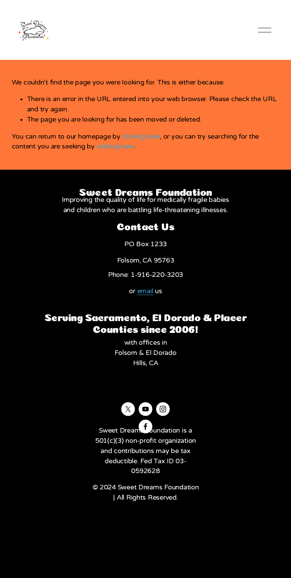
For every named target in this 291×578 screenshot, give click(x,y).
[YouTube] (145, 409)
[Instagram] (163, 409)
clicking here (141, 137)
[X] (128, 409)
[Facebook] (145, 426)
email (145, 291)
